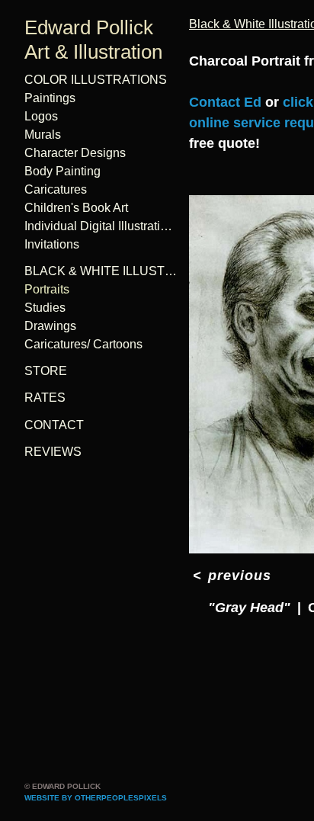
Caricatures (55, 189)
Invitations (51, 244)
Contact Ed (225, 102)
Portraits (46, 289)
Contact (54, 425)
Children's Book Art (76, 207)
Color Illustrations (95, 79)
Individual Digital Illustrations (100, 226)
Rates (45, 397)
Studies (45, 307)
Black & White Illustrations (100, 271)
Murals (42, 134)
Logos (41, 116)
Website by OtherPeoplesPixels (95, 798)
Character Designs (75, 152)
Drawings (50, 325)
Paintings (49, 97)
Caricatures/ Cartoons (83, 344)
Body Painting (62, 171)
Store (45, 370)
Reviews (53, 451)
